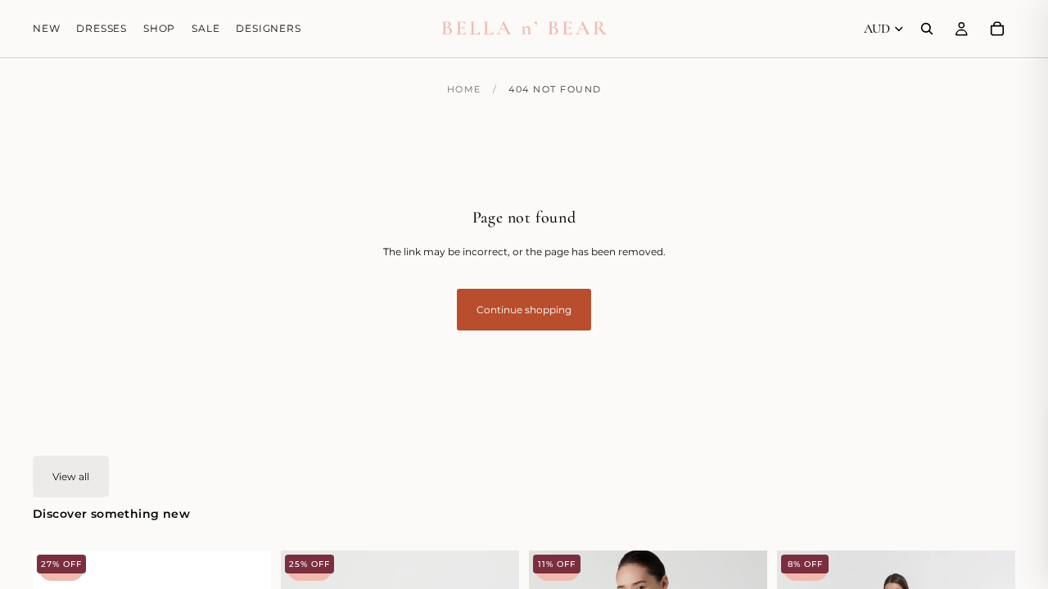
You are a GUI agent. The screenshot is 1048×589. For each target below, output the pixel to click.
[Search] (927, 29)
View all (70, 476)
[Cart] (997, 29)
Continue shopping (524, 309)
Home (464, 89)
